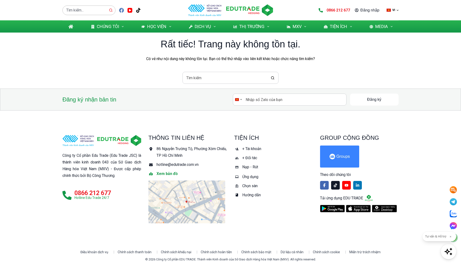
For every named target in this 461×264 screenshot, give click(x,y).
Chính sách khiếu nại (176, 252)
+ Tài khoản (251, 148)
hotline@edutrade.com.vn (178, 164)
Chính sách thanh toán (135, 252)
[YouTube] (129, 10)
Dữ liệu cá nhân (292, 252)
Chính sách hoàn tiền (216, 252)
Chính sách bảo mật (256, 252)
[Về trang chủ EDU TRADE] (249, 10)
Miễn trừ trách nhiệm (365, 252)
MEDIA (381, 26)
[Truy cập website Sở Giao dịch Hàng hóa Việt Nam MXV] (204, 10)
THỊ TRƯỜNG (251, 26)
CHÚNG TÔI (108, 26)
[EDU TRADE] (119, 140)
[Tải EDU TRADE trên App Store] (358, 208)
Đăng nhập (369, 10)
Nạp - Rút (250, 167)
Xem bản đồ (167, 173)
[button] (393, 10)
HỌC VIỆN (156, 26)
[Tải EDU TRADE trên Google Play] (332, 208)
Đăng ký (374, 99)
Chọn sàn (250, 186)
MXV (297, 26)
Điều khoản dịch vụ (94, 252)
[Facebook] (121, 10)
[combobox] (84, 10)
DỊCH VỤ (203, 26)
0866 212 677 (338, 10)
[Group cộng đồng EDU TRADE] (359, 157)
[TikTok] (138, 10)
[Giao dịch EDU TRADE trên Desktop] (384, 208)
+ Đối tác (249, 158)
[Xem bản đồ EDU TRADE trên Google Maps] (187, 201)
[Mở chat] (448, 251)
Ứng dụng (250, 176)
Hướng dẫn (251, 195)
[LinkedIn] (357, 185)
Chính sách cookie (326, 252)
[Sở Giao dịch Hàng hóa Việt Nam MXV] (78, 140)
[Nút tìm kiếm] (110, 10)
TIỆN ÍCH (338, 26)
